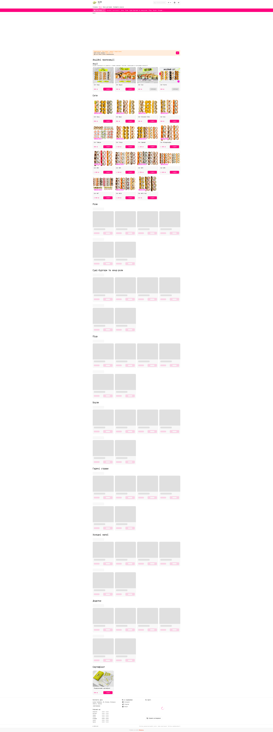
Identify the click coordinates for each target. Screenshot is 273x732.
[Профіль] (174, 2)
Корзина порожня (161, 2)
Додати (108, 89)
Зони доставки (107, 7)
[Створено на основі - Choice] (141, 730)
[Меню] (178, 2)
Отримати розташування (155, 718)
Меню (100, 7)
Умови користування (162, 726)
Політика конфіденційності (174, 726)
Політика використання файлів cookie (148, 726)
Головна (95, 7)
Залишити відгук (118, 7)
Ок (177, 52)
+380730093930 (96, 706)
